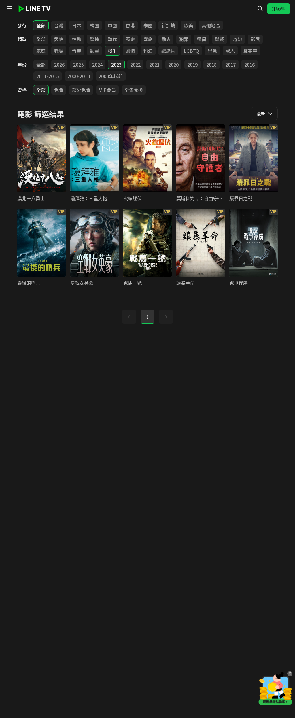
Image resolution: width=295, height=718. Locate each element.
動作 (112, 39)
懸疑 (219, 39)
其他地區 (211, 25)
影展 (255, 39)
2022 (135, 64)
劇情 (130, 50)
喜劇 (148, 39)
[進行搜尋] (260, 8)
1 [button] (147, 317)
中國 (112, 25)
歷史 (130, 39)
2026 (59, 64)
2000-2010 (78, 76)
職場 (58, 50)
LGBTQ (191, 50)
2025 (78, 64)
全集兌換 (133, 89)
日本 (76, 25)
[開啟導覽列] (9, 8)
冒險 (212, 50)
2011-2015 (47, 76)
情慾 (76, 39)
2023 (116, 64)
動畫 (94, 50)
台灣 (58, 25)
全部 (41, 25)
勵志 (166, 39)
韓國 (94, 25)
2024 (97, 64)
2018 (211, 64)
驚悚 (94, 39)
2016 (249, 64)
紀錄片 (168, 50)
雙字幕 (250, 50)
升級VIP (279, 9)
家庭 (41, 50)
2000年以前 (111, 76)
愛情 (58, 39)
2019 (192, 64)
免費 (58, 89)
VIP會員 (107, 89)
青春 (76, 50)
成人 (230, 50)
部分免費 (81, 89)
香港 (130, 25)
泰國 (148, 25)
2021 (154, 64)
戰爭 (112, 50)
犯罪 (183, 39)
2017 (230, 64)
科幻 (148, 50)
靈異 (201, 39)
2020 (173, 64)
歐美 (188, 25)
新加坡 (168, 25)
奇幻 (237, 39)
